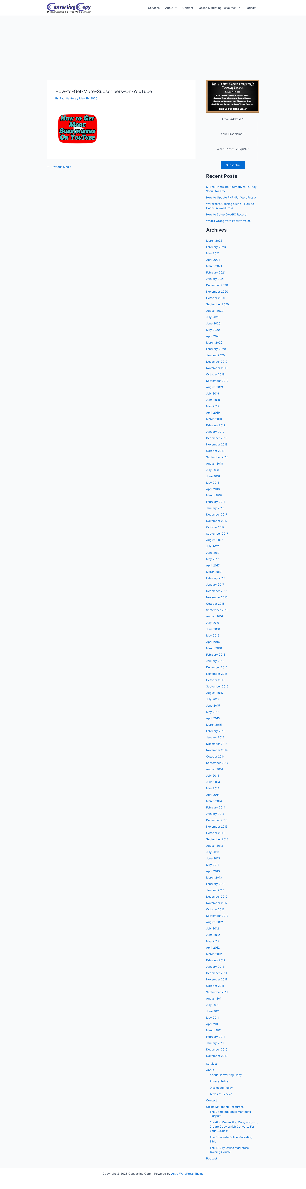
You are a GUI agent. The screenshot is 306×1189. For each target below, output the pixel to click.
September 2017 (217, 533)
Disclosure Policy (221, 1087)
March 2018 (214, 495)
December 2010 (216, 1049)
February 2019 (215, 425)
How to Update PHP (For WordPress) (231, 197)
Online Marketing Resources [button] (217, 8)
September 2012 (217, 915)
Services (154, 8)
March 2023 (214, 240)
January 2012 (215, 966)
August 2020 (214, 310)
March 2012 (214, 954)
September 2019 (217, 380)
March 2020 (214, 342)
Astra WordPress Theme (187, 1173)
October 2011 (215, 986)
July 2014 (212, 775)
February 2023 (216, 247)
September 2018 (217, 457)
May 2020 (213, 330)
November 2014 (217, 750)
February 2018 (215, 501)
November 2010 (217, 1056)
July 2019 (212, 393)
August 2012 (214, 922)
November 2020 (217, 291)
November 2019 (217, 368)
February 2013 (215, 884)
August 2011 (214, 998)
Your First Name (233, 134)
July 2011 (212, 1005)
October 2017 (215, 527)
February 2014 (215, 807)
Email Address (232, 119)
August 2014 (214, 769)
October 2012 (215, 909)
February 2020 (216, 349)
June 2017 (213, 552)
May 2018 (212, 482)
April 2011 (212, 1024)
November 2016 (217, 597)
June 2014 (213, 782)
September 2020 (217, 304)
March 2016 (214, 648)
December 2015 (216, 667)
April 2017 (213, 565)
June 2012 (213, 935)
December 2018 (216, 438)
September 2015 (217, 686)
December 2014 (216, 743)
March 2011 (213, 1030)
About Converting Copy (226, 1075)
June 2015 (213, 705)
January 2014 (215, 814)
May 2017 (212, 559)
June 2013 (213, 858)
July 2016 (212, 622)
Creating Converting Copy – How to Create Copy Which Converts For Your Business (234, 1127)
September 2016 (217, 610)
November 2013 (217, 826)
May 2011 (212, 1017)
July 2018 (212, 470)
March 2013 (214, 877)
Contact (187, 8)
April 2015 (213, 718)
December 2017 (216, 514)
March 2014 (214, 801)
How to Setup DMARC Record (226, 214)
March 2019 (214, 419)
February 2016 (215, 654)
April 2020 (213, 336)
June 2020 (213, 323)
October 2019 (215, 374)
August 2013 (214, 845)
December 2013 (216, 820)
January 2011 (215, 1043)
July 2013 (212, 852)
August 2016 (214, 616)
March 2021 (214, 266)
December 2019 (216, 361)
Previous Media (59, 166)
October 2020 (215, 298)
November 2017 (216, 521)
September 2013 (217, 839)
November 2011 (216, 979)
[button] (175, 8)
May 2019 (212, 406)
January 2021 (215, 279)
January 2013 (215, 890)
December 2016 (216, 591)
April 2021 (213, 259)
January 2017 (215, 584)
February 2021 (215, 272)
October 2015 (215, 680)
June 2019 (213, 400)
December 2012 (216, 896)
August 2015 (214, 693)
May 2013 (212, 864)
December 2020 (217, 285)
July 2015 (212, 699)
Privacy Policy (219, 1081)
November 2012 (217, 903)
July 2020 (213, 317)
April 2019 (213, 412)
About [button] (169, 8)
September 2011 (217, 992)
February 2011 (215, 1036)
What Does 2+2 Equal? (233, 149)
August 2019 (214, 387)
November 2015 (217, 673)
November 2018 (217, 444)
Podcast (250, 8)
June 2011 (212, 1011)
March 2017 (214, 572)
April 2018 (213, 489)
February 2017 (215, 578)
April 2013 (213, 871)
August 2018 (214, 463)
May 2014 (212, 788)
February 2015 (215, 731)
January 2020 (215, 355)
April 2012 (213, 947)
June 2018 (213, 476)
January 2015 (215, 737)
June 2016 (213, 629)
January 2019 (215, 431)
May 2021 (212, 253)
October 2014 (215, 756)
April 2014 (213, 794)
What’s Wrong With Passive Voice (228, 221)
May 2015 (212, 712)
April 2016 (213, 642)
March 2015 (214, 724)
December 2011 (216, 973)
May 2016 (212, 635)
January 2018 (215, 508)
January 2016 (215, 661)
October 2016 (215, 603)
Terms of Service (221, 1094)
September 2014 (217, 763)
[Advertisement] (153, 42)
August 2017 (214, 540)
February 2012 (215, 960)
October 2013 (215, 833)
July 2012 (212, 928)
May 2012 (212, 941)
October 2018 (215, 451)
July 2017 (212, 546)
